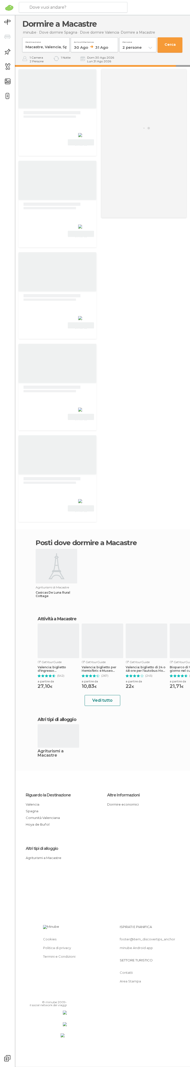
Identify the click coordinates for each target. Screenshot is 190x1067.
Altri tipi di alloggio (42, 848)
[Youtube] (63, 995)
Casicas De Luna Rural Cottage (53, 594)
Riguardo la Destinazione (48, 795)
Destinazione (33, 41)
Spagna (32, 811)
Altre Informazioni (123, 795)
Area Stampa (130, 981)
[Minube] (9, 7)
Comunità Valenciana (43, 818)
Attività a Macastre (57, 619)
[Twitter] (50, 995)
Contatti (126, 972)
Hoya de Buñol (37, 824)
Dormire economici (123, 804)
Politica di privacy (57, 948)
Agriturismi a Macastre (51, 753)
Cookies (49, 939)
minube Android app (136, 948)
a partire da (46, 681)
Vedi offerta (81, 143)
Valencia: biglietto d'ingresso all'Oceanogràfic (52, 669)
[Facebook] (44, 995)
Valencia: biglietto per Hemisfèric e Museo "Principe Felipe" (99, 669)
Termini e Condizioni (59, 956)
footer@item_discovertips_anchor (147, 939)
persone (127, 41)
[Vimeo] (57, 995)
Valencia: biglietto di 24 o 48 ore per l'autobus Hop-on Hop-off (146, 669)
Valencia (32, 804)
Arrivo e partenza (84, 41)
